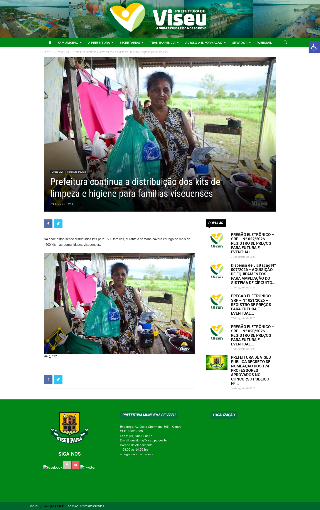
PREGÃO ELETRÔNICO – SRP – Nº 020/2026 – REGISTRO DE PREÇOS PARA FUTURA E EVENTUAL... (252, 335)
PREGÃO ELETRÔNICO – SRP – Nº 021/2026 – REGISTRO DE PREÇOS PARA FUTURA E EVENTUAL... (252, 305)
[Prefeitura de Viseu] (160, 19)
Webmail (264, 42)
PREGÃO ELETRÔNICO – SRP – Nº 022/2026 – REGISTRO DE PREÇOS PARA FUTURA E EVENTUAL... (252, 243)
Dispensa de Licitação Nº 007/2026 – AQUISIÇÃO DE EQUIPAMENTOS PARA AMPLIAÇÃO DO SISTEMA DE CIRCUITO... (253, 274)
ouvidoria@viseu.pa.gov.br (148, 440)
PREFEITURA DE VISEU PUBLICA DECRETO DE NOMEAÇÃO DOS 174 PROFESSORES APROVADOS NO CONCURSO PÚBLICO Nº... (251, 370)
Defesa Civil (61, 52)
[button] (314, 47)
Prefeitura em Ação (76, 171)
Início (47, 52)
